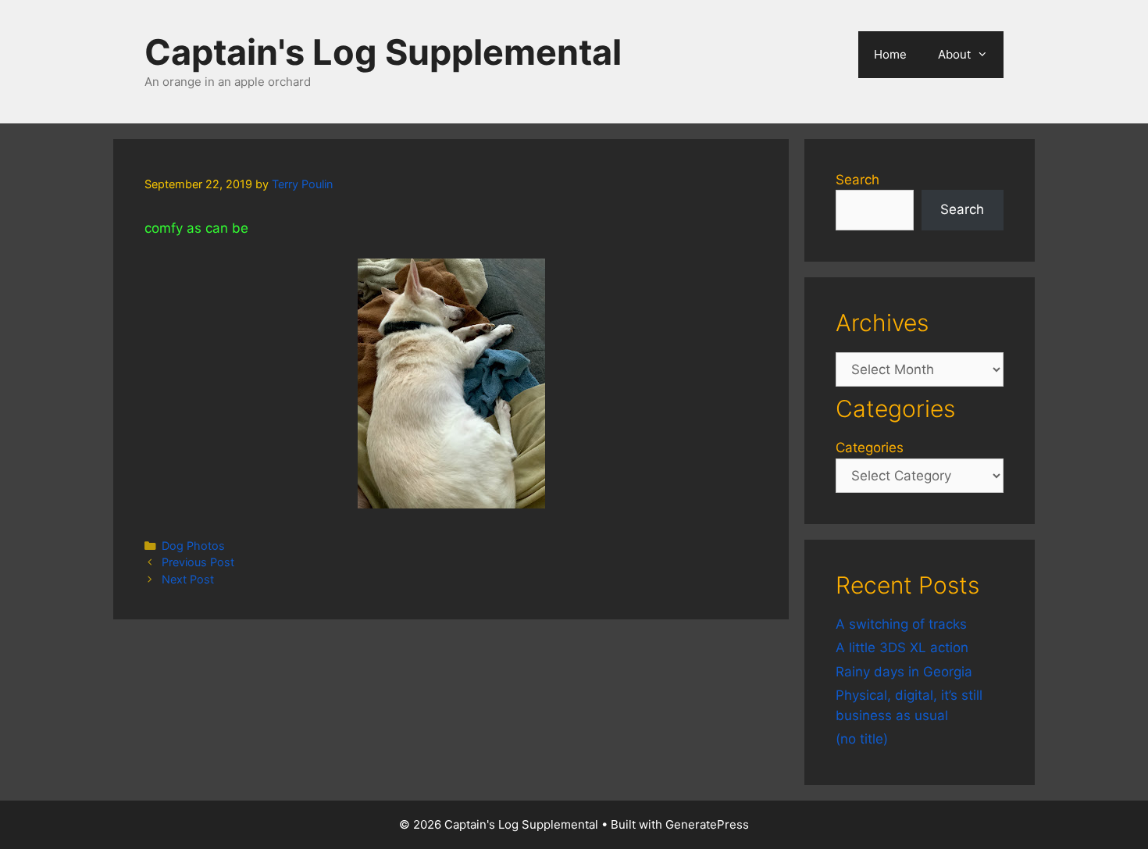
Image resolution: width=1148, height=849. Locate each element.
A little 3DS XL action (902, 647)
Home (890, 54)
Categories (870, 447)
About (954, 54)
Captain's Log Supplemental (383, 51)
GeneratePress (707, 824)
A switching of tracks (901, 624)
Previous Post (198, 562)
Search (857, 179)
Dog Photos (193, 545)
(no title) (862, 739)
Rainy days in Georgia (904, 672)
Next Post (188, 579)
